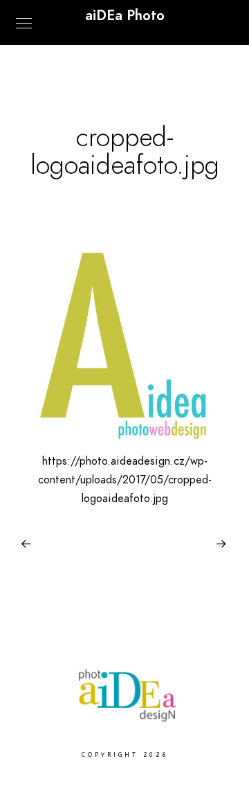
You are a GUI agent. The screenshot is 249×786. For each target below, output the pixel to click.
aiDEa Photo (125, 15)
